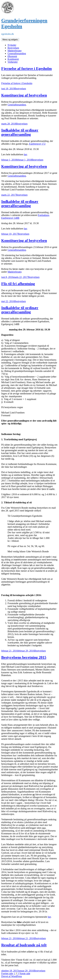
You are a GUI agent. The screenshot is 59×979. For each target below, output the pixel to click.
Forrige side (7, 973)
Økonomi (12, 56)
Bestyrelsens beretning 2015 (23, 657)
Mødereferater (15, 50)
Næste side (24, 973)
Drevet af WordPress (11, 976)
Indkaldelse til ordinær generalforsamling (19, 132)
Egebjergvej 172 (37, 143)
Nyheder (12, 45)
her (25, 154)
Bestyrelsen (13, 48)
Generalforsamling (17, 53)
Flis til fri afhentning (18, 284)
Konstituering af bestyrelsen (24, 95)
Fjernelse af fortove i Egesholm (26, 68)
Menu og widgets (10, 39)
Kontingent (13, 59)
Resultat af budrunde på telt (24, 945)
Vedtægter (13, 62)
